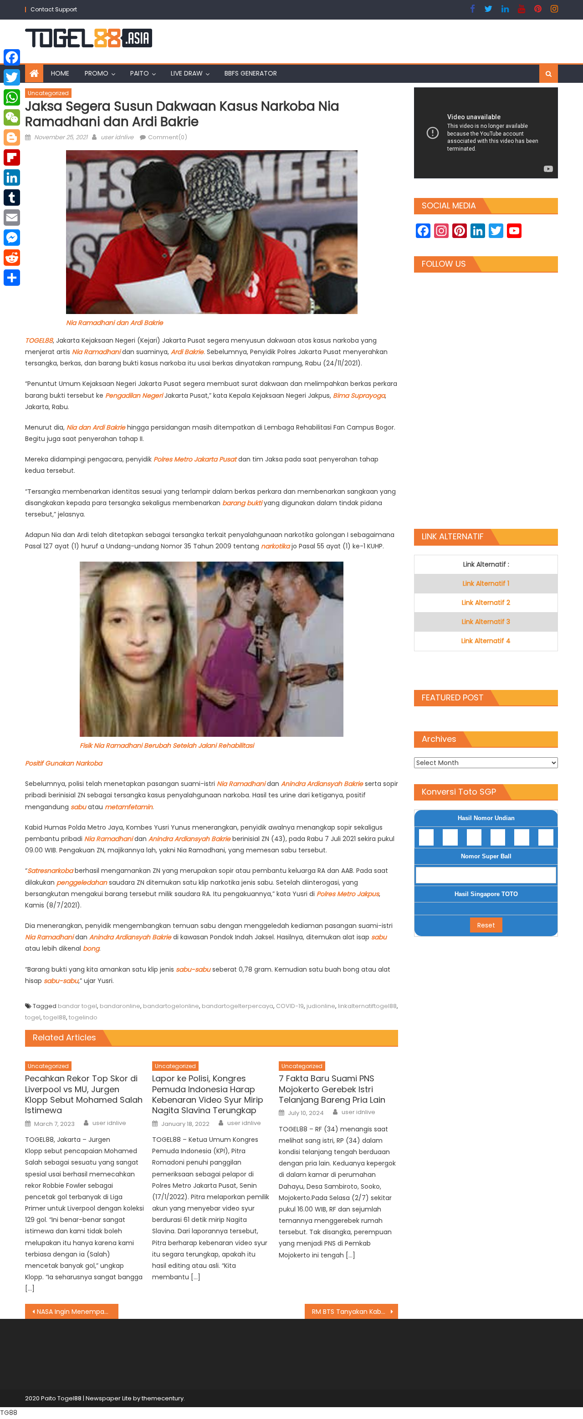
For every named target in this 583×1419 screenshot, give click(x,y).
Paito (139, 73)
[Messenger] (12, 238)
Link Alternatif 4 (486, 640)
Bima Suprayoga (359, 395)
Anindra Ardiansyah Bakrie (322, 783)
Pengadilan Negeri (134, 395)
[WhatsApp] (12, 97)
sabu (79, 806)
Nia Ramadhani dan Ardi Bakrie (114, 322)
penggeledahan (82, 882)
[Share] (12, 278)
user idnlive (117, 137)
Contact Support (54, 9)
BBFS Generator (251, 73)
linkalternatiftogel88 (367, 1006)
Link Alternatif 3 (486, 621)
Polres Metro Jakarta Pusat (194, 459)
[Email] (12, 218)
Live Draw (187, 73)
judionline (321, 1006)
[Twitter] (12, 77)
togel (33, 1017)
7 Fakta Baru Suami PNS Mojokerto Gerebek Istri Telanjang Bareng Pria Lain (332, 1089)
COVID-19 (290, 1006)
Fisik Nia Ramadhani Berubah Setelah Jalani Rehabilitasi (167, 745)
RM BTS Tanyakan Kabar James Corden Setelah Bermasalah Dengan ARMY (355, 1311)
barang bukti (242, 502)
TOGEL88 (39, 340)
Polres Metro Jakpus (348, 893)
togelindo (83, 1017)
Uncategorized (48, 93)
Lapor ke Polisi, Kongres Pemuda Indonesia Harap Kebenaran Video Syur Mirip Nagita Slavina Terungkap (207, 1094)
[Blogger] (12, 137)
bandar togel (77, 1006)
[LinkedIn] (12, 177)
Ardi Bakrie (187, 351)
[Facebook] (12, 57)
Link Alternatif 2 (486, 602)
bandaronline (120, 1006)
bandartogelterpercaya (237, 1006)
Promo (96, 73)
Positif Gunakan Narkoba (63, 763)
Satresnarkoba (51, 870)
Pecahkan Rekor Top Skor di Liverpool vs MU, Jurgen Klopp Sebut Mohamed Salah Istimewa (84, 1094)
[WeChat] (12, 117)
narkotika (276, 546)
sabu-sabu (193, 969)
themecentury (163, 1398)
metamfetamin (129, 806)
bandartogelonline (171, 1006)
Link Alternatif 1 (486, 583)
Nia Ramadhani (96, 351)
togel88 (54, 1017)
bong (91, 948)
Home (60, 73)
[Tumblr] (12, 198)
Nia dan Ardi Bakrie (95, 427)
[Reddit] (12, 258)
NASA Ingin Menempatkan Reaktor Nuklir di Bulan (77, 1311)
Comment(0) (167, 137)
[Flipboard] (12, 157)
